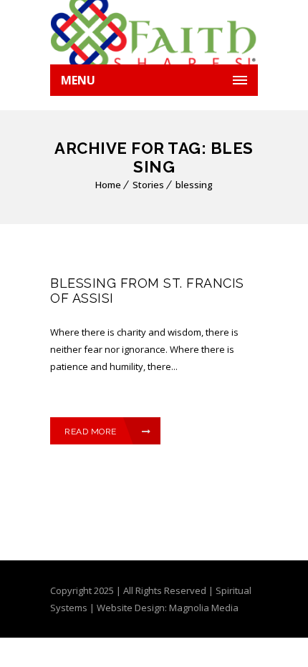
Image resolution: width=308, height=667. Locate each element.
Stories (148, 184)
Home (108, 184)
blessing (194, 184)
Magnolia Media (204, 607)
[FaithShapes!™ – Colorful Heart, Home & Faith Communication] (154, 32)
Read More (90, 432)
